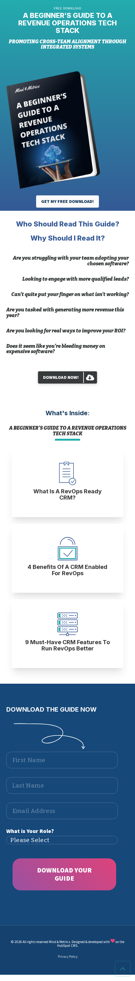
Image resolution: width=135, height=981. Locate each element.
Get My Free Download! (67, 201)
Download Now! (61, 377)
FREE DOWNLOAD (67, 8)
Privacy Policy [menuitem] (68, 956)
